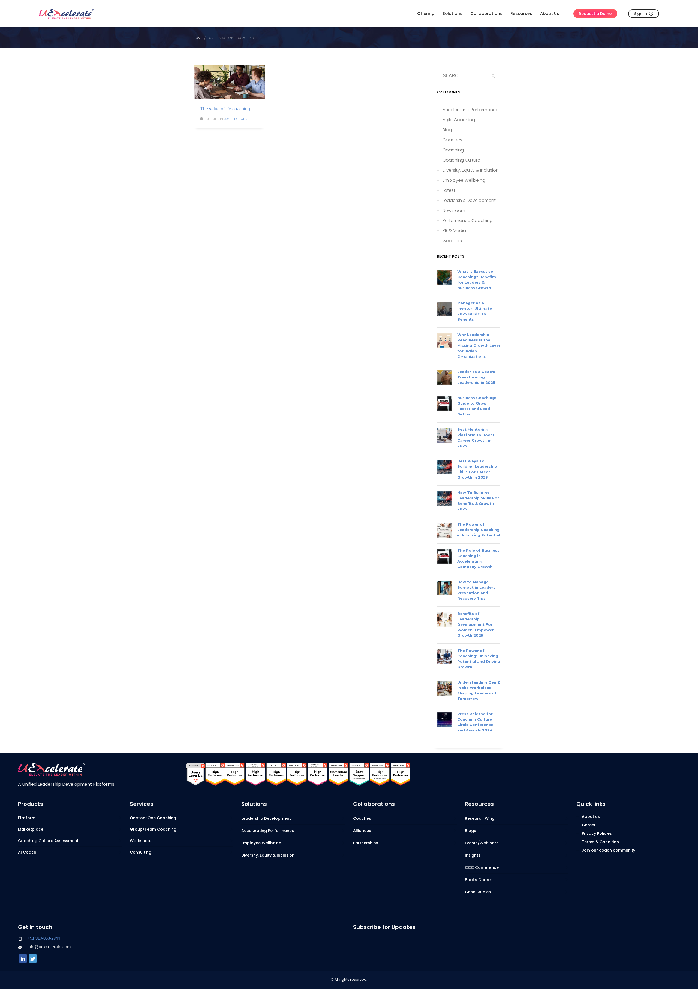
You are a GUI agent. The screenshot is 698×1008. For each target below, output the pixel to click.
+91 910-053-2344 (44, 938)
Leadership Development (469, 200)
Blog (447, 130)
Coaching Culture (461, 160)
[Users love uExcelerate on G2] (195, 774)
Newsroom (454, 210)
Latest (244, 119)
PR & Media (454, 230)
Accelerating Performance (470, 110)
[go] (493, 76)
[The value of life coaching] (229, 81)
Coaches (452, 140)
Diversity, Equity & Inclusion (471, 170)
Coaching (231, 119)
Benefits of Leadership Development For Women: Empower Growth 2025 (475, 624)
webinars (452, 241)
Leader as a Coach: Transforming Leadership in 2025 (476, 377)
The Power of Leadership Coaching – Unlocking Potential (478, 529)
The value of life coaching (225, 109)
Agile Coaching (459, 120)
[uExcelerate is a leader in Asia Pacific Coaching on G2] (255, 774)
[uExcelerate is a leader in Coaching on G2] (215, 774)
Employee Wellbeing (464, 180)
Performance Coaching (468, 220)
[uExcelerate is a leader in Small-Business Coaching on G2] (359, 774)
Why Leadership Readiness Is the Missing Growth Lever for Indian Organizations (478, 345)
